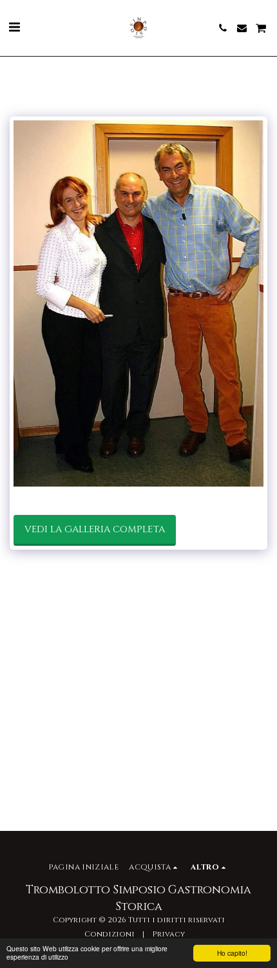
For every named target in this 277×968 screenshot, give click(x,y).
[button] (14, 27)
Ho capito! (232, 953)
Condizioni (109, 934)
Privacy (168, 934)
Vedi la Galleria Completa (94, 529)
